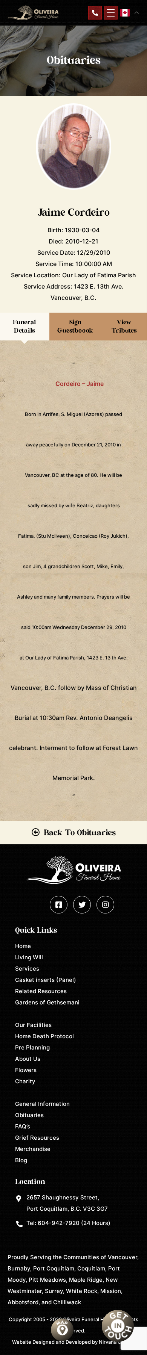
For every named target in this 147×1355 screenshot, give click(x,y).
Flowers (26, 1070)
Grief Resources (37, 1137)
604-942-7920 (59, 1222)
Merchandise (33, 1148)
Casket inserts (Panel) (45, 979)
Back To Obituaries (80, 833)
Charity (25, 1081)
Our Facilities (33, 1024)
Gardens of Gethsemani (47, 1002)
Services (27, 968)
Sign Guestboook (75, 326)
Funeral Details (24, 326)
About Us (27, 1058)
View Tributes (124, 326)
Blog (21, 1160)
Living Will (29, 957)
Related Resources (41, 991)
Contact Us (95, 13)
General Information (42, 1103)
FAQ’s (22, 1126)
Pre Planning (32, 1047)
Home (23, 946)
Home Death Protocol (44, 1036)
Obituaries (29, 1115)
